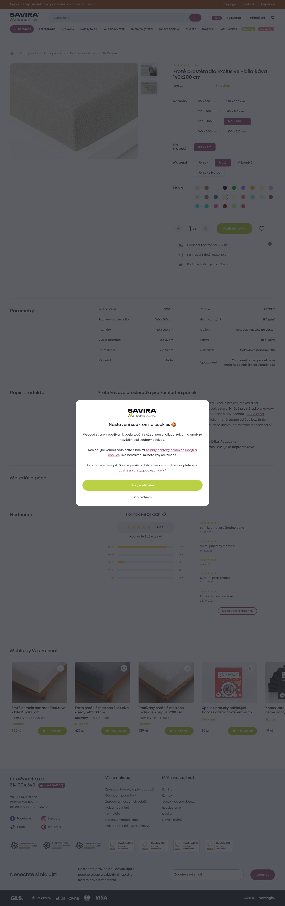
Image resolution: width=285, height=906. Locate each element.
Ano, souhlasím (142, 485)
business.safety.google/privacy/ (142, 470)
